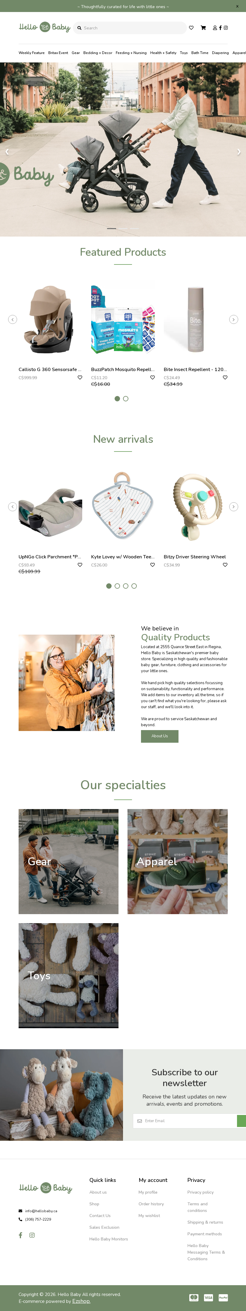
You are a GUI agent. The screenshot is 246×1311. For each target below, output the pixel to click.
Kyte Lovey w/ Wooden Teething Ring (132, 557)
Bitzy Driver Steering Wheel (195, 557)
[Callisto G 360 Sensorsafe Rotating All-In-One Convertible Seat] (50, 319)
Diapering (220, 52)
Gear (76, 52)
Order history (151, 1204)
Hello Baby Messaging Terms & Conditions (206, 1252)
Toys (184, 52)
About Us (160, 736)
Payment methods (205, 1234)
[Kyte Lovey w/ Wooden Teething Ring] (123, 506)
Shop (94, 1204)
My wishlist (149, 1216)
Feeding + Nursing (131, 52)
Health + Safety (163, 52)
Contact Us (100, 1216)
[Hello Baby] (45, 39)
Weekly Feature (32, 52)
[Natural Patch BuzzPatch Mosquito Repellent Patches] (123, 319)
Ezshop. (81, 1301)
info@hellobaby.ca (41, 1211)
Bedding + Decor (97, 52)
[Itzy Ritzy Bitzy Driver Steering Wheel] (195, 506)
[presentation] (12, 319)
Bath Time (199, 52)
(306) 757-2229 (38, 1219)
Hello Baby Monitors (108, 1239)
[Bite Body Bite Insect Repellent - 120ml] (195, 319)
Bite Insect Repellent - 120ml (196, 369)
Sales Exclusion (104, 1227)
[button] (117, 398)
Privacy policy (201, 1192)
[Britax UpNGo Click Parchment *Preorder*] (50, 506)
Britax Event (58, 52)
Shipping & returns (205, 1222)
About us (98, 1192)
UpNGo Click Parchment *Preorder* (58, 557)
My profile (148, 1192)
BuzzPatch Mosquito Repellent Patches (134, 369)
